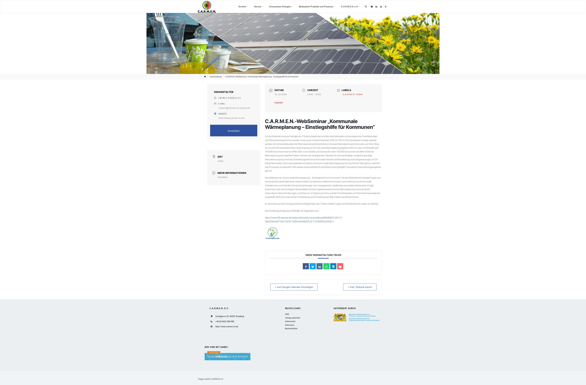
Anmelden (234, 130)
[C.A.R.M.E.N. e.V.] (207, 6)
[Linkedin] (320, 266)
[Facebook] (385, 7)
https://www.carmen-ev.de (226, 326)
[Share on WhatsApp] (326, 266)
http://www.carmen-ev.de (231, 118)
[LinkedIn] (376, 7)
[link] (366, 6)
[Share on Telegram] (333, 266)
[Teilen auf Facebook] (306, 266)
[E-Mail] (340, 266)
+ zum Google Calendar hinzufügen (294, 287)
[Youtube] (381, 7)
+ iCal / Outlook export (360, 287)
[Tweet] (313, 266)
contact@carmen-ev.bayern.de (234, 108)
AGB (287, 314)
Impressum (289, 325)
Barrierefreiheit (291, 328)
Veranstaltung (215, 77)
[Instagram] (372, 7)
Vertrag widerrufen (292, 318)
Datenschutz (290, 321)
